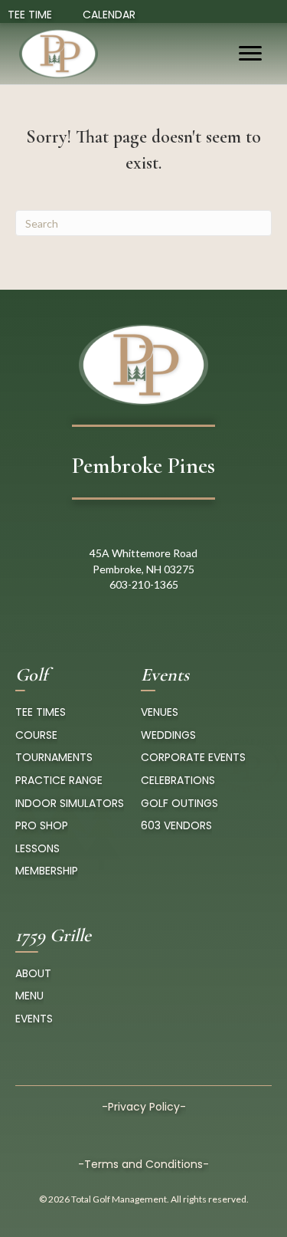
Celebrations (178, 780)
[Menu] (250, 54)
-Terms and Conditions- (143, 1164)
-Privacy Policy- (144, 1106)
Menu (29, 995)
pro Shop (41, 825)
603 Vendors (176, 825)
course (36, 735)
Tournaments (54, 757)
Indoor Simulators (69, 803)
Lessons (37, 848)
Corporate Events (193, 757)
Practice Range (59, 780)
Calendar (109, 14)
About (33, 973)
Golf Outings (179, 803)
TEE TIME (30, 14)
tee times (40, 712)
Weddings (168, 735)
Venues (159, 712)
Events (34, 1018)
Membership (46, 870)
